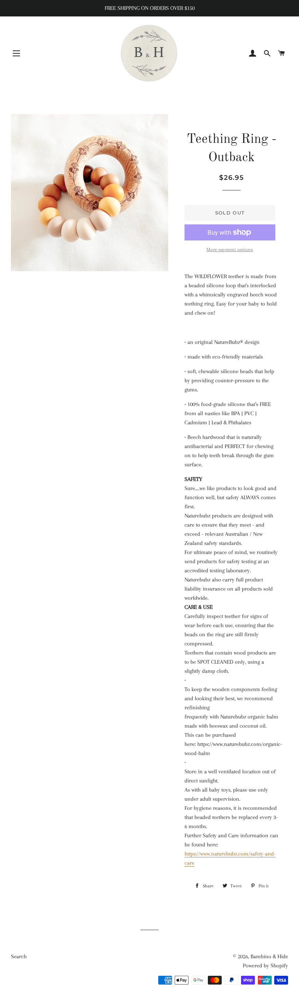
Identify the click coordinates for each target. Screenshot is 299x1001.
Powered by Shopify (265, 965)
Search (19, 956)
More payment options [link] (229, 249)
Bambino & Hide (269, 956)
